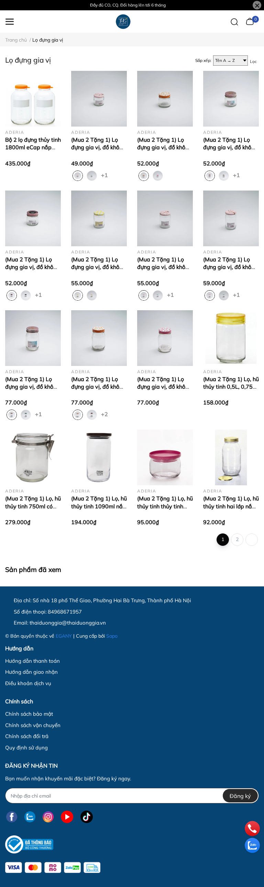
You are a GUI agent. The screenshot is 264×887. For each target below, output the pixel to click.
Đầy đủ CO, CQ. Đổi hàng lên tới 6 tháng (128, 5)
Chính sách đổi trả (26, 736)
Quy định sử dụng (26, 747)
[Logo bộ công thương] (29, 844)
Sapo (112, 636)
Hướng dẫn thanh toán (32, 661)
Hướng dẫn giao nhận (31, 672)
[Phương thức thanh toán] (52, 867)
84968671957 (65, 611)
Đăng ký (240, 795)
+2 (105, 414)
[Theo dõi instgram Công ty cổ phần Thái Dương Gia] (48, 816)
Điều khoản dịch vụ (28, 683)
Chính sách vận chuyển (32, 725)
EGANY (64, 636)
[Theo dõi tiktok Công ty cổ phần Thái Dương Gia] (86, 816)
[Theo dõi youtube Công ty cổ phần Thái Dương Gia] (67, 816)
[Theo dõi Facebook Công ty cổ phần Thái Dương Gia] (11, 816)
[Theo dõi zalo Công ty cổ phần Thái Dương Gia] (29, 816)
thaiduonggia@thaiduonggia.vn (68, 622)
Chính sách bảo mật (29, 714)
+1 (105, 175)
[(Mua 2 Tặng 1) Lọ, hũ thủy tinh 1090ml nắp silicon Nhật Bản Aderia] (99, 457)
